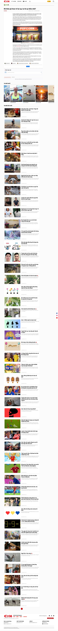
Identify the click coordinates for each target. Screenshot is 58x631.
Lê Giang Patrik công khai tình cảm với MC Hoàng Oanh (30, 354)
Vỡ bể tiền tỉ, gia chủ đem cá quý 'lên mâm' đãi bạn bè (29, 187)
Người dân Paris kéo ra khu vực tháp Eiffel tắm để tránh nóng (29, 176)
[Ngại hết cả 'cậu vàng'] (12, 557)
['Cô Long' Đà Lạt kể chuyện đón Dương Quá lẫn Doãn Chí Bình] (12, 235)
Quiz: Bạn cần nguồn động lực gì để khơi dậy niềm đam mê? (29, 443)
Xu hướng (14, 1)
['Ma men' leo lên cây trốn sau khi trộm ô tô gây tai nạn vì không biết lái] (12, 268)
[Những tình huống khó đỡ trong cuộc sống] (12, 601)
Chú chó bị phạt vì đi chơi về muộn (29, 275)
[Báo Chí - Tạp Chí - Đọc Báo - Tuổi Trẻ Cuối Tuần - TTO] (18, 616)
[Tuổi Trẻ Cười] (53, 615)
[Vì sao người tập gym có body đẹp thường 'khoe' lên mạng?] (12, 568)
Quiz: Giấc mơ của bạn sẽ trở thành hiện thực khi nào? (41, 100)
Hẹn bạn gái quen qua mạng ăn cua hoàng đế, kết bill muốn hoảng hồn (29, 165)
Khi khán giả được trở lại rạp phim (23, 63)
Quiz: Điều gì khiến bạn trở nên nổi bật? (29, 376)
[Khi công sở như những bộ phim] (12, 346)
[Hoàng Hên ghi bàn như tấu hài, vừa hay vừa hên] (12, 490)
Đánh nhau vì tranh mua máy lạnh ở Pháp (29, 154)
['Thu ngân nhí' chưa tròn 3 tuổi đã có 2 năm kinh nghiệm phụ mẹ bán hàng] (12, 535)
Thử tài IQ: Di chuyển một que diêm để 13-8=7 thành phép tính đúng (30, 520)
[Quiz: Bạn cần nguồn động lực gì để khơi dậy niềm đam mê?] (12, 446)
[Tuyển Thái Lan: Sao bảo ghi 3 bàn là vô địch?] (12, 335)
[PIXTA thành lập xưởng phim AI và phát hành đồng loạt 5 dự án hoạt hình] (12, 501)
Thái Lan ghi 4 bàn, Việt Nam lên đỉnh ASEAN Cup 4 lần (29, 454)
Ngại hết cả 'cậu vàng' (26, 553)
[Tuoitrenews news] (25, 616)
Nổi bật (20, 1)
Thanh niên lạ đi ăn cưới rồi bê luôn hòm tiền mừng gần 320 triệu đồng (29, 254)
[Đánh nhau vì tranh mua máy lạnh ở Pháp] (12, 157)
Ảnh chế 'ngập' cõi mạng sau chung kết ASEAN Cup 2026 (30, 420)
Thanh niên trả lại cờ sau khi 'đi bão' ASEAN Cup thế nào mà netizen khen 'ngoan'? (29, 399)
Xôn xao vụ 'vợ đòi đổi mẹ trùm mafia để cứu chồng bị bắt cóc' (29, 143)
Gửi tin (49, 1)
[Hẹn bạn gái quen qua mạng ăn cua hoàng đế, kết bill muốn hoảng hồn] (12, 168)
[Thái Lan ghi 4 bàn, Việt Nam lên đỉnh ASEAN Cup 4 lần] (12, 457)
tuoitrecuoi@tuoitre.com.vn (33, 622)
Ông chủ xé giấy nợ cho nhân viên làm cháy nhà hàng (29, 131)
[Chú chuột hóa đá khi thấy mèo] (12, 312)
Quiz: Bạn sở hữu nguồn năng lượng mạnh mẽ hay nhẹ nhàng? (29, 287)
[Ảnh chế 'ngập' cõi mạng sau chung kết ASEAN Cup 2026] (12, 423)
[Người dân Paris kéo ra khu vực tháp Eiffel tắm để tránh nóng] (12, 179)
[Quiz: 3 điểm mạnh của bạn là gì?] (12, 323)
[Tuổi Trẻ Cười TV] (51, 615)
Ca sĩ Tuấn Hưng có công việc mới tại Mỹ (29, 587)
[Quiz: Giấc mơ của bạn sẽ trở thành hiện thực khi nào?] (42, 93)
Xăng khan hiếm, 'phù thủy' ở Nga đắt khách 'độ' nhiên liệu (29, 109)
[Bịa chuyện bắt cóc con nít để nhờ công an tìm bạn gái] (12, 223)
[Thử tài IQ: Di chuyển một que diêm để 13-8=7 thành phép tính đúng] (12, 523)
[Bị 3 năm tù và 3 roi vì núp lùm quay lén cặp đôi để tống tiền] (12, 301)
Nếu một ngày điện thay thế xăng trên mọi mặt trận (29, 243)
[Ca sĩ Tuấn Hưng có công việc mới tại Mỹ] (12, 590)
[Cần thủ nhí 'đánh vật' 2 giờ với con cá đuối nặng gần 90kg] (12, 123)
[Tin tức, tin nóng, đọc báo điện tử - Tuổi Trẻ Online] (14, 616)
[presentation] (4, 93)
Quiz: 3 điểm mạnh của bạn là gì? (28, 320)
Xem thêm (22, 609)
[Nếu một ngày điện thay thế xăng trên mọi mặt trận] (12, 246)
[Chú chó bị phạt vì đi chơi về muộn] (12, 279)
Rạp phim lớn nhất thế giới (34, 63)
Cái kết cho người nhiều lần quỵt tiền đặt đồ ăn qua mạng (29, 198)
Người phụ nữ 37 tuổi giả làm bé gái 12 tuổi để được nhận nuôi (30, 209)
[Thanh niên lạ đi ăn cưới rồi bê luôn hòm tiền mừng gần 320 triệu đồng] (12, 257)
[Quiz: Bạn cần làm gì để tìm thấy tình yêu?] (12, 579)
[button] (29, 1)
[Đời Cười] (29, 5)
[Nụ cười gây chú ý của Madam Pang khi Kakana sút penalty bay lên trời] (12, 390)
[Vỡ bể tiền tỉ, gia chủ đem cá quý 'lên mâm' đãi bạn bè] (12, 190)
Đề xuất (25, 1)
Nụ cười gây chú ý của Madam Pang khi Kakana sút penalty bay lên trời (29, 387)
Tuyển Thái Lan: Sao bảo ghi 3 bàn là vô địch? (29, 331)
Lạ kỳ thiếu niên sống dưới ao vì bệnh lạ (29, 100)
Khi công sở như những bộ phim (28, 342)
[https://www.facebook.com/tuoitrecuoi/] (49, 615)
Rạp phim (14, 63)
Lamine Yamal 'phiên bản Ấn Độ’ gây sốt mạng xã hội (29, 432)
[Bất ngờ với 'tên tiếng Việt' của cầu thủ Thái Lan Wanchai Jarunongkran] (12, 468)
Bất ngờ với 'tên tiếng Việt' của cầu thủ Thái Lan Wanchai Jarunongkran (30, 465)
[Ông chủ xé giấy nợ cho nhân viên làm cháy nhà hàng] (12, 135)
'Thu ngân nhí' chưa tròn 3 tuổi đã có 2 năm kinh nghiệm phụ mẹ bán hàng (30, 532)
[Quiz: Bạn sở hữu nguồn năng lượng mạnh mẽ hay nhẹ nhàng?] (12, 290)
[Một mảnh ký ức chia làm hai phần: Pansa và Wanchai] (12, 479)
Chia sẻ (28, 66)
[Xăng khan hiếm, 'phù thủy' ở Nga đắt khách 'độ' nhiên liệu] (12, 112)
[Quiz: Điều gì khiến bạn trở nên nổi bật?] (12, 379)
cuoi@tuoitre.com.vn (20, 622)
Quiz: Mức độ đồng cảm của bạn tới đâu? (29, 509)
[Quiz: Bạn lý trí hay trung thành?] (12, 412)
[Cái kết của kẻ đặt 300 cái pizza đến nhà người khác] (12, 546)
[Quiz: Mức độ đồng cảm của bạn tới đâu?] (12, 512)
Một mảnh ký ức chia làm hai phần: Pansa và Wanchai (29, 476)
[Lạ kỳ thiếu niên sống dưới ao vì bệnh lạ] (29, 93)
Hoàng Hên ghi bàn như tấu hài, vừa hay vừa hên (29, 487)
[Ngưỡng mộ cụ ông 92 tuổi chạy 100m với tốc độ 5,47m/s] (16, 93)
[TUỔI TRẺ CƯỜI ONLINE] (8, 616)
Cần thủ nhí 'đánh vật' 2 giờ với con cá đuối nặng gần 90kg (29, 120)
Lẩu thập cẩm (26, 102)
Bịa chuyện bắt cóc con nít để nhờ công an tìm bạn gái (29, 220)
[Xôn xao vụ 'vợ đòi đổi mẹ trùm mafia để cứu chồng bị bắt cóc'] (12, 146)
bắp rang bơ (18, 46)
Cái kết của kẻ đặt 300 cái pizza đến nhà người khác (29, 543)
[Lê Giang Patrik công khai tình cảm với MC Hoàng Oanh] (12, 357)
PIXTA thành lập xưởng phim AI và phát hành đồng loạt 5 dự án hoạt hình (29, 498)
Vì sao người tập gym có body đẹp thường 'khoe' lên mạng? (29, 565)
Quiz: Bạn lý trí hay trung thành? (28, 409)
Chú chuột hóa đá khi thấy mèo (28, 309)
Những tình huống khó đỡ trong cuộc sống (29, 598)
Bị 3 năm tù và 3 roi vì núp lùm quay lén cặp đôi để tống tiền (29, 298)
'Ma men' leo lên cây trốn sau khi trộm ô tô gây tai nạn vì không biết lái (29, 265)
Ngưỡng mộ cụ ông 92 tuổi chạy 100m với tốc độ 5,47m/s (15, 100)
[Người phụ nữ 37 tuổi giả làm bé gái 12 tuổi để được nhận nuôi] (12, 212)
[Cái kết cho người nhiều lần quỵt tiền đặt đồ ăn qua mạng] (12, 201)
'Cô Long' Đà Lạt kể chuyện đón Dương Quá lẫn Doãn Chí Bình (30, 231)
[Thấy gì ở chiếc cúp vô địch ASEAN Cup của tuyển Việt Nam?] (12, 368)
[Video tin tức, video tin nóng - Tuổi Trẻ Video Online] (21, 616)
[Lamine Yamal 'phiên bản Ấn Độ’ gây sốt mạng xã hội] (12, 435)
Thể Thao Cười (14, 102)
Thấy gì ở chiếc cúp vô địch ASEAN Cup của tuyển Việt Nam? (29, 365)
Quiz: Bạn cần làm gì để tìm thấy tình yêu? (29, 576)
